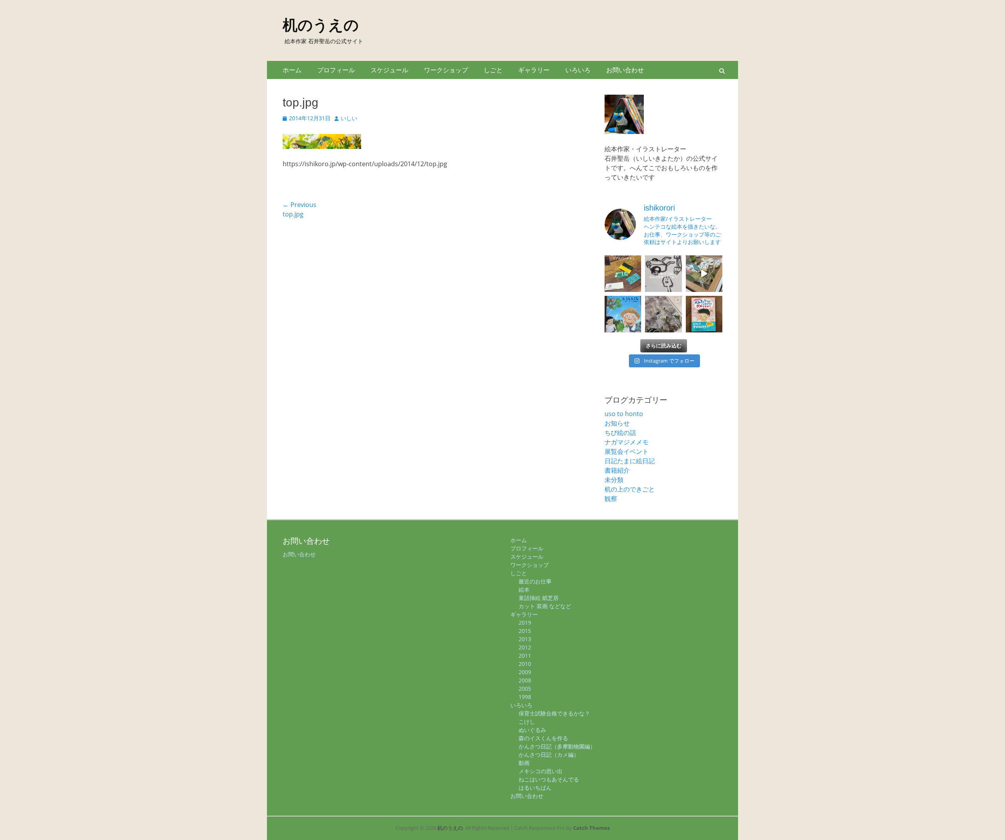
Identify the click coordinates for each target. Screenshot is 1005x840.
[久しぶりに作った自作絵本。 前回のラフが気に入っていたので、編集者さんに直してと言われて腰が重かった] (663, 273)
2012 (525, 647)
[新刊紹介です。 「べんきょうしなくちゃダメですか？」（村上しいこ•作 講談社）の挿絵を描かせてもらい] (704, 314)
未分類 (614, 479)
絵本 (524, 589)
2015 (525, 631)
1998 (525, 697)
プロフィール (336, 70)
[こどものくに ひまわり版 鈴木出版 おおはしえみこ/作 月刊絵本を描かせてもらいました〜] (623, 314)
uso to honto (624, 413)
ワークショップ (446, 70)
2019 (525, 622)
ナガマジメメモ (627, 442)
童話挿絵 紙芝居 (539, 598)
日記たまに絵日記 (630, 461)
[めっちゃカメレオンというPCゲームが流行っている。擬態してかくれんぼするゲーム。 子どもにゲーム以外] (623, 273)
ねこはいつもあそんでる (549, 779)
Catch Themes (591, 827)
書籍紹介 (617, 470)
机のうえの (321, 25)
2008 (525, 680)
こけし (527, 721)
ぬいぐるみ (532, 730)
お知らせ (617, 423)
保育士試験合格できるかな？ (554, 713)
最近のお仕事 (535, 581)
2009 (525, 672)
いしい (349, 118)
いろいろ (577, 70)
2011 (525, 655)
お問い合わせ (625, 70)
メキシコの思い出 (541, 771)
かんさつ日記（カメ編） (549, 754)
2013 (525, 639)
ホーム (292, 70)
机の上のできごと (630, 489)
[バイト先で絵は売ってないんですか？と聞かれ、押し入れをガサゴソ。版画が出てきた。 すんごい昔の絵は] (663, 314)
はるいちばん (535, 787)
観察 (611, 498)
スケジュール (389, 70)
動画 (524, 763)
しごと (493, 70)
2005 (525, 688)
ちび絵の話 (620, 432)
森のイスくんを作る (543, 738)
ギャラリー (534, 70)
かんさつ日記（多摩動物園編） (557, 746)
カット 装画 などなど (545, 606)
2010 (525, 664)
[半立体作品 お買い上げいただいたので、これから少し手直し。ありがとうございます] (704, 273)
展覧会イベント (627, 451)
